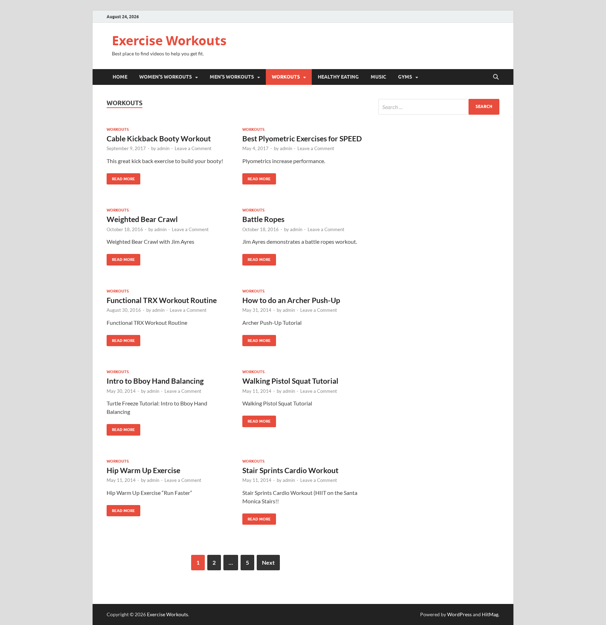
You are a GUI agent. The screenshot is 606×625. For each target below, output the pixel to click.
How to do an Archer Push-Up (291, 300)
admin (163, 148)
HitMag (490, 614)
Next (268, 562)
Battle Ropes (263, 219)
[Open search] (496, 77)
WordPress (459, 614)
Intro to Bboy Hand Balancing (155, 380)
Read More (121, 177)
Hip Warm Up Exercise (143, 470)
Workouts (286, 77)
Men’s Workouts (232, 77)
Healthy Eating (338, 77)
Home (120, 77)
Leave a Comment (193, 148)
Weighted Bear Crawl (142, 219)
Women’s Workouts (165, 77)
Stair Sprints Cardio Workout (290, 470)
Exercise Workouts (169, 40)
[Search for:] (438, 107)
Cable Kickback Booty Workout (159, 138)
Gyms (405, 77)
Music (378, 77)
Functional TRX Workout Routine (162, 300)
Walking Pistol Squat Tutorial (290, 380)
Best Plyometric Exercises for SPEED (302, 138)
